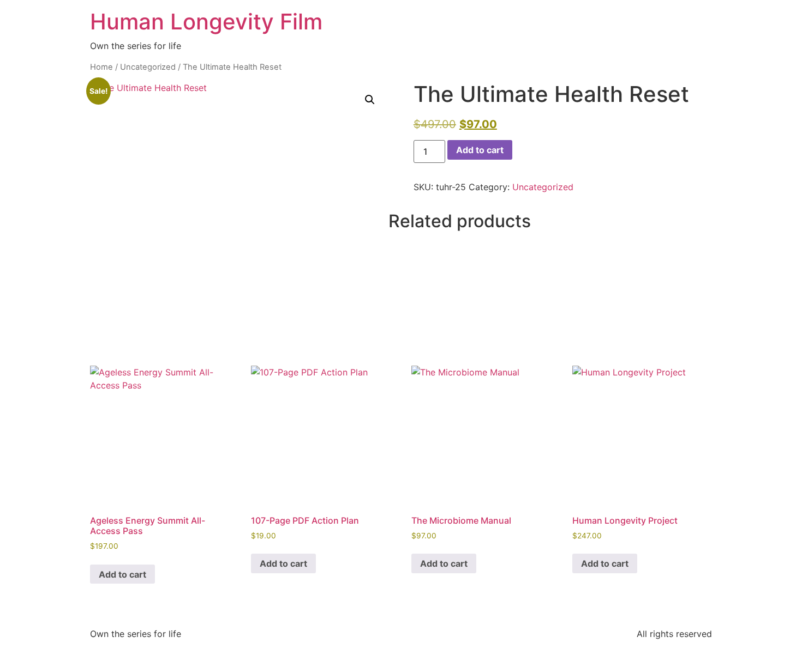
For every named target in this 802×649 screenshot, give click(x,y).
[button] (370, 100)
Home (101, 67)
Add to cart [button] (122, 574)
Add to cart (480, 149)
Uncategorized (148, 67)
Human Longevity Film (206, 21)
